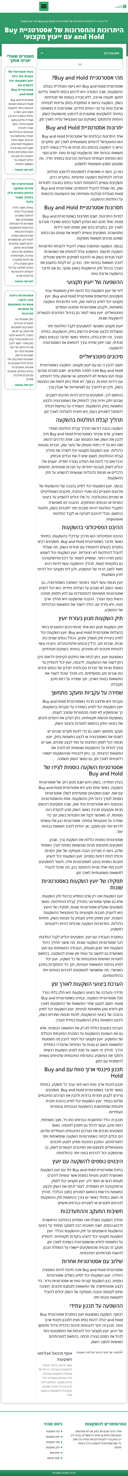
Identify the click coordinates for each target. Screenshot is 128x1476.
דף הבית (103, 21)
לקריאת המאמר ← (22, 170)
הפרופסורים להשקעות (105, 1424)
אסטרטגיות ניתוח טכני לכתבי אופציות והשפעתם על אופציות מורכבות (20, 304)
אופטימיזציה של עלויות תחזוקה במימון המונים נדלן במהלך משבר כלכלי (20, 193)
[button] (43, 6)
